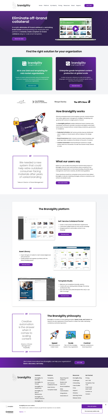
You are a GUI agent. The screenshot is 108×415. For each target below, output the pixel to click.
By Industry (53, 5)
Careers (87, 394)
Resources (67, 5)
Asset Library (51, 387)
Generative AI (64, 396)
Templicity (50, 378)
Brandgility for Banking (39, 379)
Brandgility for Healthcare (39, 387)
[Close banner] (105, 404)
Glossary (75, 393)
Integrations (63, 393)
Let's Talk (89, 5)
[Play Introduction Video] (75, 29)
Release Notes (77, 398)
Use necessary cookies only (92, 411)
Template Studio (52, 390)
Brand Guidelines (65, 386)
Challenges (76, 380)
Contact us (88, 391)
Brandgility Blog (77, 378)
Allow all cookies (92, 406)
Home (40, 5)
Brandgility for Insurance (39, 402)
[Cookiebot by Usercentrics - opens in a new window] (9, 412)
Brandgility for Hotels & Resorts (39, 397)
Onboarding (76, 383)
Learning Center (77, 395)
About (73, 5)
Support (78, 5)
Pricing (60, 5)
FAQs (74, 388)
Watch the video (19, 39)
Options (21, 411)
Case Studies (76, 385)
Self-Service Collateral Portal (52, 384)
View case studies (63, 182)
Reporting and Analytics (64, 379)
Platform (46, 5)
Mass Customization (64, 390)
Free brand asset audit (88, 388)
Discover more (32, 85)
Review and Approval (63, 383)
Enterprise (50, 380)
